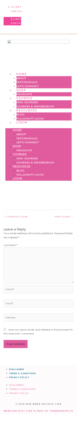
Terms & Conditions (22, 373)
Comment (10, 245)
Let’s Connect (27, 86)
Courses (24, 98)
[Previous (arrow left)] (7, 422)
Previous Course (15, 216)
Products (24, 94)
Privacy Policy (19, 377)
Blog (20, 114)
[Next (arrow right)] (22, 422)
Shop (21, 90)
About (21, 78)
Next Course (63, 216)
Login (21, 122)
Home (21, 74)
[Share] (37, 417)
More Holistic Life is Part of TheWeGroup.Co (38, 411)
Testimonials (27, 82)
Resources (26, 110)
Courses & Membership (35, 106)
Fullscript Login (30, 118)
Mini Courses (27, 102)
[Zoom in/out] (7, 417)
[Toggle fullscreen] (22, 417)
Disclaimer (16, 369)
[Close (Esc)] (52, 417)
